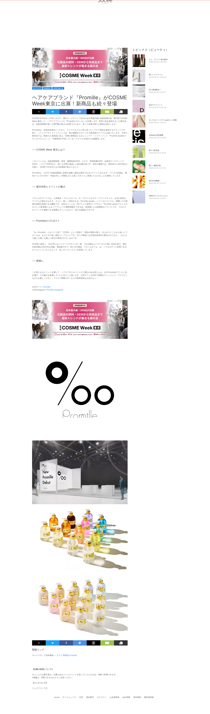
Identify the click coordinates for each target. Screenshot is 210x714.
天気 (81, 697)
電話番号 (90, 697)
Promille (46, 287)
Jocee (56, 697)
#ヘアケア (37, 88)
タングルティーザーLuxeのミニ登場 (163, 120)
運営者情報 (149, 697)
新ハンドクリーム (155, 74)
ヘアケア (58, 655)
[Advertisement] (105, 29)
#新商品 (47, 88)
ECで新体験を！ (155, 90)
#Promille (58, 88)
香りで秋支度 (154, 150)
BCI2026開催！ (155, 181)
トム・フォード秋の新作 (158, 59)
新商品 (66, 655)
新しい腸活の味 (155, 165)
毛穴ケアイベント (155, 105)
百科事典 (137, 697)
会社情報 (126, 697)
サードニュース (69, 697)
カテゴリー (102, 697)
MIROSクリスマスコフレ (158, 196)
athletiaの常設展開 (156, 135)
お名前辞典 (114, 697)
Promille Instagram (54, 290)
